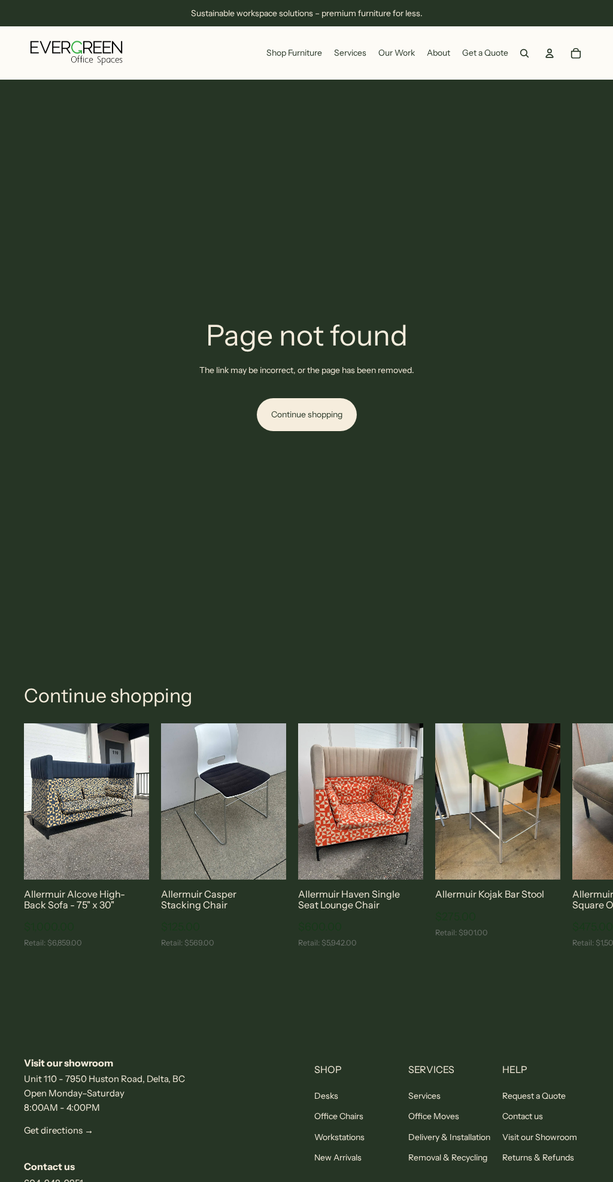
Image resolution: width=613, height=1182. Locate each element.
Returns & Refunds (538, 1157)
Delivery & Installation (449, 1137)
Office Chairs (338, 1116)
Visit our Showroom (539, 1137)
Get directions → (58, 1130)
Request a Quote (534, 1095)
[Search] (524, 53)
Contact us (522, 1116)
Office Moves (433, 1116)
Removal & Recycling (447, 1157)
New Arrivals (338, 1157)
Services (424, 1095)
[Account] (549, 53)
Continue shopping (306, 414)
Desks (326, 1095)
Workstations (339, 1137)
